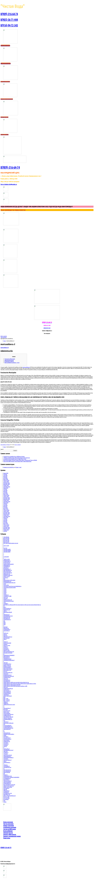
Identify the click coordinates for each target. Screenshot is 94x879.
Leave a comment (18, 444)
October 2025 (6, 485)
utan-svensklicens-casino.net (9, 784)
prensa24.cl (5, 742)
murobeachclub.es (7, 693)
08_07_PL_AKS (6, 542)
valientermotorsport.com (8, 785)
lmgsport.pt (5, 673)
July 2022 (5, 531)
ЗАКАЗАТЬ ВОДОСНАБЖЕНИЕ (7, 99)
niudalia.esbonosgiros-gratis (9, 704)
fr (3, 640)
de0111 (4, 607)
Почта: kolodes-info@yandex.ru (9, 184)
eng (4, 620)
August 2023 (5, 517)
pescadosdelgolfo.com (7, 726)
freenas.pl (5, 641)
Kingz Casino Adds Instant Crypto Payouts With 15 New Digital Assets (17, 461)
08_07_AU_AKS (6, 538)
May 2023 (5, 521)
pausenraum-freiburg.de (8, 723)
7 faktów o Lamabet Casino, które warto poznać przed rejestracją (16, 457)
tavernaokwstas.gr (7, 771)
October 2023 (6, 515)
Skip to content (4, 336)
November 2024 (6, 499)
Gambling (5, 644)
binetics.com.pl (6, 576)
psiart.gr (5, 746)
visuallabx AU (6, 792)
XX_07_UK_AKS (6, 798)
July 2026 (5, 474)
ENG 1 (4, 622)
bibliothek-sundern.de (7, 575)
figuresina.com (6, 638)
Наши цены (6, 838)
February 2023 (6, 525)
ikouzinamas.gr (6, 657)
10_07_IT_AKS (6, 545)
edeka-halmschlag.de (7, 612)
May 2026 (5, 477)
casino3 (4, 591)
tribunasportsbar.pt (7, 781)
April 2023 (5, 522)
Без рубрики (6, 799)
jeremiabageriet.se (7, 664)
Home (4, 341)
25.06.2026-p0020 (6, 551)
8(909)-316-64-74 (10, 167)
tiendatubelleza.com (7, 776)
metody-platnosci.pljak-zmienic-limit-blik (11, 684)
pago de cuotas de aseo (9, 360)
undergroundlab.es (7, 782)
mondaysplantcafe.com (8, 688)
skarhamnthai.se (6, 762)
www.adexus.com (6, 794)
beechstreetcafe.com (7, 572)
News (4, 697)
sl (3, 763)
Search (2, 449)
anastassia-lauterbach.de (8, 564)
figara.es (5, 634)
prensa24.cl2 (6, 744)
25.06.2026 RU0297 (7, 550)
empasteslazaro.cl (7, 619)
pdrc (4, 724)
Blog (4, 578)
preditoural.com (6, 741)
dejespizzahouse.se (7, 608)
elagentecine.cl (6, 614)
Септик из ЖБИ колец (9, 829)
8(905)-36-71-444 (9, 19)
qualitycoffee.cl (6, 749)
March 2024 (5, 509)
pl (3, 730)
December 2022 (6, 527)
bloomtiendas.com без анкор (9, 580)
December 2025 (6, 483)
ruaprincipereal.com (7, 755)
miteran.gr (5, 687)
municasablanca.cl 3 (5, 347)
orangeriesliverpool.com (8, 714)
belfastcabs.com (6, 574)
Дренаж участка (8, 832)
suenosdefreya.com (7, 767)
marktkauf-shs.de (6, 677)
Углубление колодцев (9, 827)
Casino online (6, 585)
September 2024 (6, 501)
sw (3, 768)
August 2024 (5, 502)
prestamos (5, 745)
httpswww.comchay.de (7, 652)
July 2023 (5, 518)
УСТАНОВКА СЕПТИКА (5, 81)
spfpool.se (5, 765)
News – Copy (5, 698)
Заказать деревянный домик (12, 836)
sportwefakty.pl (6, 766)
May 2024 (5, 506)
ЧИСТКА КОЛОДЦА (6, 63)
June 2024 (5, 505)
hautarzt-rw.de (6, 650)
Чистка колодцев (8, 824)
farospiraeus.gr (6, 630)
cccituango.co (6, 595)
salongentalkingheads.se (8, 757)
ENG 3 (4, 624)
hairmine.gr (5, 647)
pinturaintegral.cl (7, 729)
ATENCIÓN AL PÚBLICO (9, 361)
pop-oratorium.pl (6, 737)
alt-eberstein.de (6, 562)
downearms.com (6, 609)
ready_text (5, 751)
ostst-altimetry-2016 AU (8, 716)
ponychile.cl (5, 736)
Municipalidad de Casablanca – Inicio (11, 362)
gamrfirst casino (6, 645)
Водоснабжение (8, 831)
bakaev (8, 444)
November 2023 (6, 513)
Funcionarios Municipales (9, 359)
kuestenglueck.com (7, 670)
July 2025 (5, 489)
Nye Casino (5, 709)
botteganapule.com (7, 581)
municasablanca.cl (26, 367)
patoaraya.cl (5, 721)
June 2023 (5, 520)
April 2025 (5, 493)
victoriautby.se (6, 788)
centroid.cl (5, 598)
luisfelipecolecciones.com (8, 676)
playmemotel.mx (6, 732)
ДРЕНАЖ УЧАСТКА (4, 117)
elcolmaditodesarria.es (8, 615)
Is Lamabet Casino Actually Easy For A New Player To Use (14, 459)
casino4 (4, 592)
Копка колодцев (8, 822)
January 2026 (6, 481)
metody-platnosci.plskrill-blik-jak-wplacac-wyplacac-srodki (15, 686)
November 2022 (6, 528)
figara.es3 (5, 635)
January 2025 (6, 496)
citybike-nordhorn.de (7, 599)
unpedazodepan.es (7, 783)
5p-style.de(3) (6, 556)
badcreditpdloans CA (7, 570)
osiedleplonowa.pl (7, 715)
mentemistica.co (6, 680)
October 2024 (6, 500)
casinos (4, 593)
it (3, 661)
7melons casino (6, 559)
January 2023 (6, 526)
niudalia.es (5, 702)
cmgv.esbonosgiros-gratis (8, 601)
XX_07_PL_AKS (6, 797)
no (3, 707)
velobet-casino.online (7, 787)
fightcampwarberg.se (7, 636)
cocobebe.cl (5, 603)
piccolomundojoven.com (8, 728)
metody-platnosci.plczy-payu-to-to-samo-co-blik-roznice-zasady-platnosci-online (19, 683)
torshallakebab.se (7, 778)
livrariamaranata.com (7, 672)
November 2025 (6, 484)
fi (3, 631)
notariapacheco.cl (7, 708)
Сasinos (4, 801)
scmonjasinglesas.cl (7, 760)
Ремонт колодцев (8, 825)
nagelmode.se (6, 694)
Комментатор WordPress (8, 467)
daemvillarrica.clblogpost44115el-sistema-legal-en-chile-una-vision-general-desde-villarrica (22, 604)
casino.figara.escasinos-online (9, 587)
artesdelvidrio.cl (6, 566)
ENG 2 (4, 623)
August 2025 (5, 488)
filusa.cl (4, 639)
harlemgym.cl (6, 649)
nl (3, 705)
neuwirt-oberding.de (7, 696)
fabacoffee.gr (6, 628)
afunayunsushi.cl (6, 560)
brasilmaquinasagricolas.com (9, 582)
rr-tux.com (5, 753)
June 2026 (5, 475)
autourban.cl (5, 567)
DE (4, 606)
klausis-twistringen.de (7, 668)
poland (4, 735)
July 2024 (5, 504)
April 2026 (5, 478)
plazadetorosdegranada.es (8, 734)
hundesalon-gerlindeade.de (8, 655)
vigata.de (5, 789)
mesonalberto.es (6, 681)
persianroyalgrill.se (7, 725)
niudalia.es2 (5, 703)
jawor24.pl (5, 662)
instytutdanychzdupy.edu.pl (8, 660)
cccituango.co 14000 (7, 596)
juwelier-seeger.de (7, 665)
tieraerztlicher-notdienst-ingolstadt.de (11, 777)
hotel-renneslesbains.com (8, 651)
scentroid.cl (5, 758)
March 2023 (5, 523)
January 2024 (6, 511)
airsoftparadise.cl (7, 561)
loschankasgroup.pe (7, 675)
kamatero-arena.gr (7, 666)
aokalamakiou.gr (6, 565)
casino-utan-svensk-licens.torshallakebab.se (12, 586)
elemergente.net (6, 617)
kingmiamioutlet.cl (7, 667)
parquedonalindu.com (7, 719)
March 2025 (5, 494)
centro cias (5, 597)
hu (3, 654)
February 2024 (6, 510)
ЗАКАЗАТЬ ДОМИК (4, 134)
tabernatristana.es (7, 769)
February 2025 (6, 495)
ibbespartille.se (6, 656)
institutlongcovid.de (7, 659)
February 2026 (6, 480)
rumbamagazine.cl (7, 756)
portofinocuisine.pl (7, 739)
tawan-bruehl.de (6, 772)
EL (3, 613)
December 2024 (6, 497)
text (4, 773)
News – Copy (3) (6, 700)
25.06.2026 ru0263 (7, 549)
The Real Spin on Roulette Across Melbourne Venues (14, 456)
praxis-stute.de (6, 740)
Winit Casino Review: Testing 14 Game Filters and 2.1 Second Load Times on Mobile (20, 460)
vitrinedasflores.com (7, 793)
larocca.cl (5, 671)
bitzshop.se (5, 577)
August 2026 (5, 473)
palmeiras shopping (7, 718)
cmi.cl (4, 602)
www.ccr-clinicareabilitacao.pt (9, 795)
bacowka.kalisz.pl (6, 569)
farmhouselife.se (6, 629)
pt (3, 747)
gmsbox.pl (5, 646)
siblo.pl (4, 761)
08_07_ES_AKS (6, 539)
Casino (4, 583)
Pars (4, 720)
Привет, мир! (18, 467)
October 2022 (6, 529)
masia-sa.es (5, 678)
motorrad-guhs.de (7, 691)
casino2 (4, 590)
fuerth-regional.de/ (7, 643)
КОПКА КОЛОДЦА (5, 45)
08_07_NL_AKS (6, 540)
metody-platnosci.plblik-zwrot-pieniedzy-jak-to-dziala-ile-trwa (16, 682)
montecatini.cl (6, 689)
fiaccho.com (5, 633)
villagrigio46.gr (6, 790)
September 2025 (6, 486)
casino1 (4, 588)
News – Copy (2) (6, 699)
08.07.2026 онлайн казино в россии (10, 543)
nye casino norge (6, 710)
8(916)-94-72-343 (9, 25)
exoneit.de (5, 627)
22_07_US (5, 548)
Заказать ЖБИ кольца (9, 834)
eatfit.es (5, 611)
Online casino (6, 712)
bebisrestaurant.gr (7, 571)
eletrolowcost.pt (6, 618)
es (3, 625)
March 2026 (5, 479)
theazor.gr (5, 774)
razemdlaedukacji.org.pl (8, 750)
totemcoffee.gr (6, 779)
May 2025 (5, 491)
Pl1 (4, 731)
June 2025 (5, 490)
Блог (4, 800)
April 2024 (5, 507)
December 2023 (6, 512)
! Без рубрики (6, 537)
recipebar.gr (5, 752)
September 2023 (6, 516)
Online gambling (6, 713)
